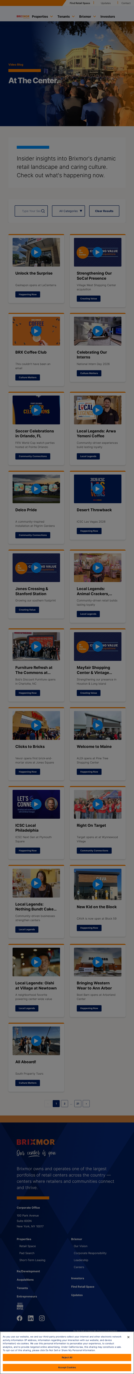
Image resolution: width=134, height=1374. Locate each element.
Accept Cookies (67, 1367)
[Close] (128, 1337)
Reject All (67, 1357)
